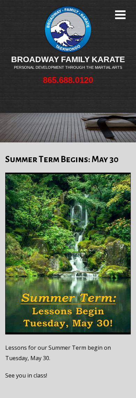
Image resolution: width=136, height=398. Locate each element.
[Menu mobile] (120, 15)
